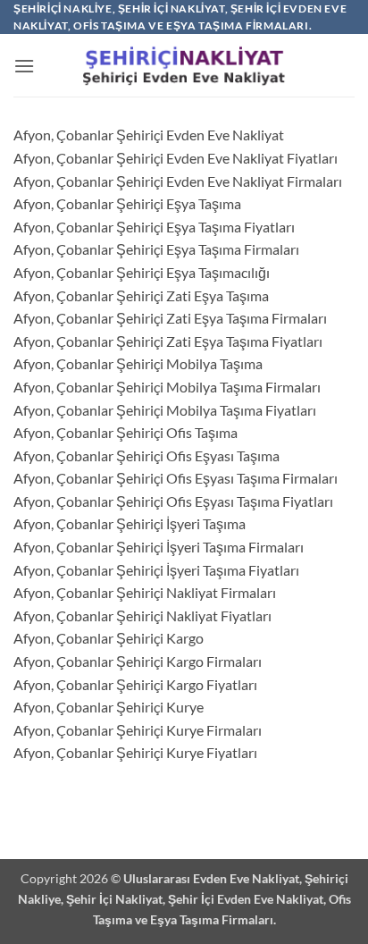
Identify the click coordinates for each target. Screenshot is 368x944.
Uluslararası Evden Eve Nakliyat (211, 878)
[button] (24, 66)
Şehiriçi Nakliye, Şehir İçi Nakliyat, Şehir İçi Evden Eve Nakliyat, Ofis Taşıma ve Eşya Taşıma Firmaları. (184, 899)
